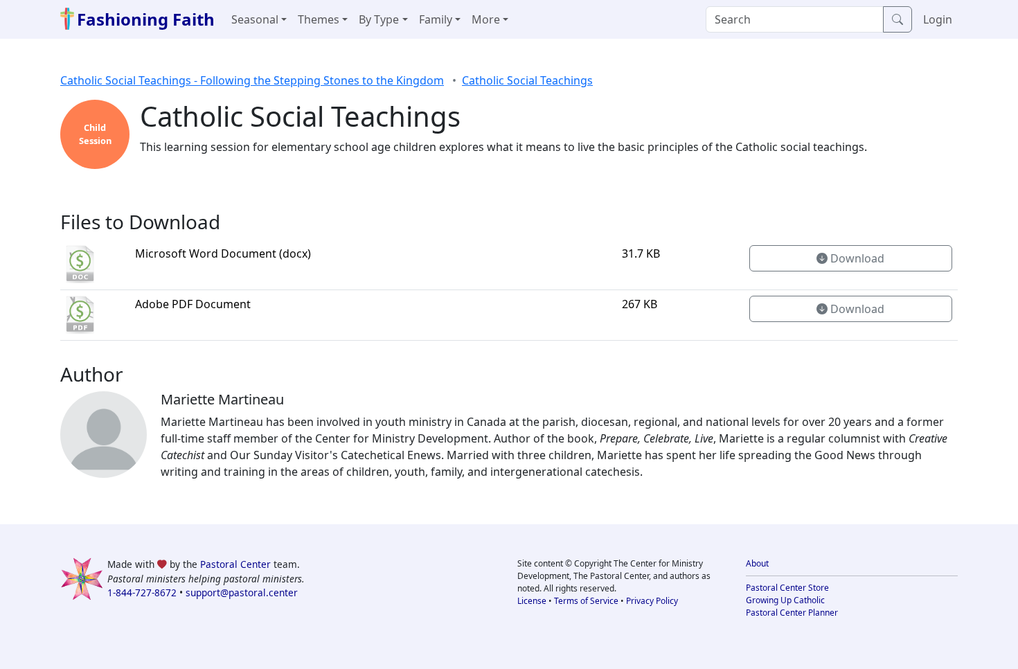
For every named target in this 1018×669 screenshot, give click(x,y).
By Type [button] (379, 19)
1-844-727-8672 (142, 592)
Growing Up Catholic (785, 600)
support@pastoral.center (242, 592)
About (757, 563)
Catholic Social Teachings (527, 80)
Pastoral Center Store (787, 588)
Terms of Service (586, 601)
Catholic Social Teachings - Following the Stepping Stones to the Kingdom (252, 80)
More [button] (486, 19)
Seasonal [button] (254, 19)
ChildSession (95, 134)
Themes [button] (318, 19)
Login (937, 19)
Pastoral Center (235, 564)
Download (856, 258)
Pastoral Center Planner (792, 612)
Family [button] (435, 19)
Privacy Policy (652, 601)
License (531, 601)
